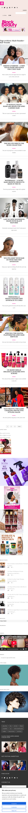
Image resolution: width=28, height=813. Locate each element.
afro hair (16, 725)
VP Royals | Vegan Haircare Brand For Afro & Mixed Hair (14, 106)
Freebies (4, 731)
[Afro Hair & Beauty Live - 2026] (11, 509)
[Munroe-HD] (14, 712)
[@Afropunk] (6, 765)
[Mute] (23, 649)
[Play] (2, 649)
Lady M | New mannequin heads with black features (14, 221)
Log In (24, 10)
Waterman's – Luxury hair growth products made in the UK (14, 182)
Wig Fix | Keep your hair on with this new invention (14, 259)
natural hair (4, 725)
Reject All (14, 810)
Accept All (14, 803)
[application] (14, 643)
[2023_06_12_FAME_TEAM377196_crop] (14, 746)
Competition (5, 728)
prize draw (19, 731)
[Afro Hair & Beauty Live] (14, 31)
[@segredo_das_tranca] (22, 765)
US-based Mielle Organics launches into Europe (14, 371)
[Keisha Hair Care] (11, 532)
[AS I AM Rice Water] (14, 485)
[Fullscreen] (26, 649)
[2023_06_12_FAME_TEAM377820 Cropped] (22, 746)
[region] (14, 800)
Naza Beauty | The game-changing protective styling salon (14, 410)
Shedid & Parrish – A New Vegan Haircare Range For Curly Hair (14, 67)
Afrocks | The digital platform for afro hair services (14, 335)
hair (11, 728)
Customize (14, 807)
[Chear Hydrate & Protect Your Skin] (11, 555)
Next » (19, 426)
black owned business (18, 728)
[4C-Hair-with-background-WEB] (14, 685)
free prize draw (11, 731)
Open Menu (2, 3)
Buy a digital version (5, 435)
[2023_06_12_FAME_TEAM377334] (6, 746)
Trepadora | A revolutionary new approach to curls (14, 298)
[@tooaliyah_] (14, 765)
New (11, 725)
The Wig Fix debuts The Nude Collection (14, 144)
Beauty (21, 725)
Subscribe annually (5, 437)
